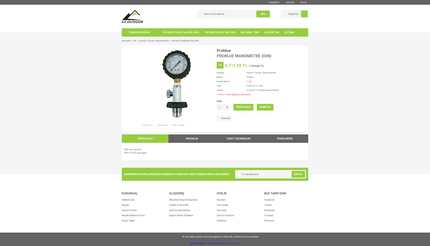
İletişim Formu (129, 210)
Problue (224, 50)
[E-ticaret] (214, 243)
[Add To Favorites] (280, 107)
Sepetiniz (222, 220)
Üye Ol (303, 2)
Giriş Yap (290, 2)
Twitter (268, 205)
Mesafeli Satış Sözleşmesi (183, 199)
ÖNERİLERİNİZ (285, 138)
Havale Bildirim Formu (133, 215)
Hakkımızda (128, 199)
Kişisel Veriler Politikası (181, 215)
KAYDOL (298, 174)
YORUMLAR (191, 138)
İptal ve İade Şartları (179, 210)
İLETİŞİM (289, 32)
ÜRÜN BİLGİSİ (145, 138)
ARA (263, 14)
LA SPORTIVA (271, 32)
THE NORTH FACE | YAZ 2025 (219, 32)
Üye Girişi (221, 210)
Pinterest (269, 220)
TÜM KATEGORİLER (139, 32)
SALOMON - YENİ (250, 32)
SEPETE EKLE (243, 107)
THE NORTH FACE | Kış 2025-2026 (180, 32)
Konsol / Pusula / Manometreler (261, 73)
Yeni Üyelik (222, 205)
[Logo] (132, 16)
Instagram (269, 210)
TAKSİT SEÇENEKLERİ (238, 138)
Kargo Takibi (128, 220)
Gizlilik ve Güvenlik (178, 205)
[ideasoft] (197, 243)
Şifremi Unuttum (225, 215)
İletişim (126, 205)
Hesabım (221, 199)
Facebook (269, 199)
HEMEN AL (265, 107)
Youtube (268, 215)
